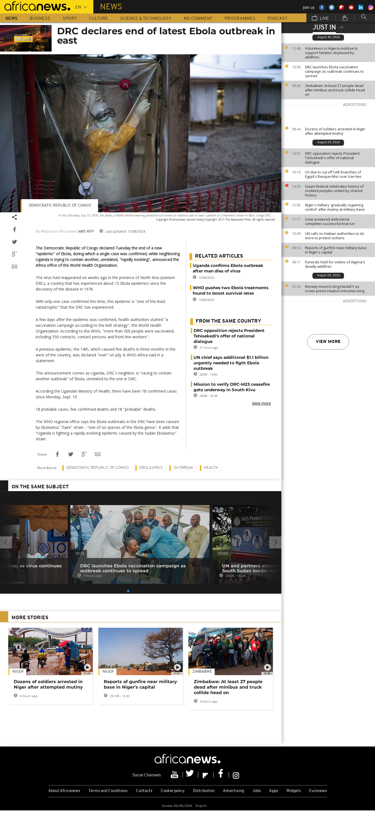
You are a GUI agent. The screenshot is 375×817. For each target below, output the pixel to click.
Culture (98, 18)
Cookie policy (173, 791)
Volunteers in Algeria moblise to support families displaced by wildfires (331, 52)
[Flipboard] (206, 775)
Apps (273, 791)
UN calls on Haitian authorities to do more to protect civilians (334, 235)
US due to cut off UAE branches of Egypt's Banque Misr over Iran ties (333, 174)
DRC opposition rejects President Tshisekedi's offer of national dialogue (332, 157)
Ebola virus (151, 468)
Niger (18, 672)
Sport (70, 18)
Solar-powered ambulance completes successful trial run (330, 221)
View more (328, 342)
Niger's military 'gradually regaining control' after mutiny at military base (335, 207)
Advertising (233, 791)
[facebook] (221, 775)
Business (40, 18)
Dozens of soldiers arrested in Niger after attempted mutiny (335, 131)
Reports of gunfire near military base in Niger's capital (335, 250)
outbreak (183, 468)
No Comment (198, 18)
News (11, 18)
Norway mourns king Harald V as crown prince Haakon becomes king (334, 288)
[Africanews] (35, 5)
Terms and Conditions (108, 791)
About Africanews (64, 791)
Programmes (240, 18)
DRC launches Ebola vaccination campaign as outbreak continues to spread (334, 71)
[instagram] (236, 775)
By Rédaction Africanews (56, 232)
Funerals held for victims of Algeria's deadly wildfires (335, 264)
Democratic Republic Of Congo (60, 206)
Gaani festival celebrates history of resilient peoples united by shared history (334, 190)
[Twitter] (190, 775)
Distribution (204, 791)
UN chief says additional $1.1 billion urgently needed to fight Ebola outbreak (231, 363)
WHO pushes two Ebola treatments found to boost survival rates (230, 290)
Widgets (293, 791)
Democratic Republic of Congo (97, 468)
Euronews (318, 791)
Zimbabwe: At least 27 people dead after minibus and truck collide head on (335, 90)
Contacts (144, 791)
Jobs (256, 791)
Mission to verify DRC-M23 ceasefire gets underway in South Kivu (232, 387)
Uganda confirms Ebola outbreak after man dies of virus (228, 268)
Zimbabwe (202, 672)
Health (211, 468)
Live (324, 18)
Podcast (277, 18)
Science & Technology (146, 18)
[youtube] (175, 775)
